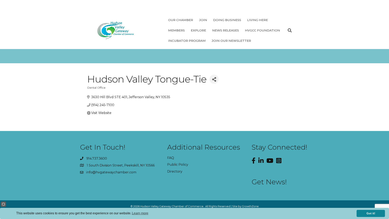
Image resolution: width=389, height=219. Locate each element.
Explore (198, 30)
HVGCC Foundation (262, 30)
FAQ (170, 158)
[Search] (288, 30)
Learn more (140, 213)
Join (203, 20)
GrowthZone (250, 206)
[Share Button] (214, 79)
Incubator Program (187, 41)
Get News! (269, 182)
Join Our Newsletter (231, 41)
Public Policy (177, 164)
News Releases (225, 30)
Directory (174, 171)
